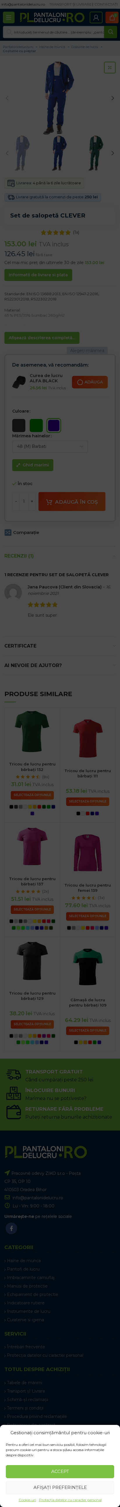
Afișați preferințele (60, 1487)
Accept (60, 1471)
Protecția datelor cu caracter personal (70, 1500)
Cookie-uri (27, 1500)
